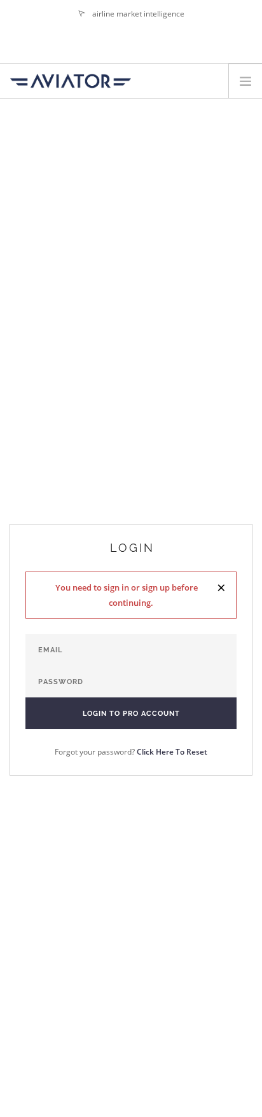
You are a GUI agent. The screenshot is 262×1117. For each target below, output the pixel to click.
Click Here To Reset (172, 751)
